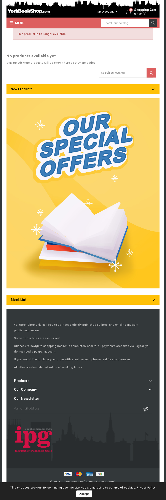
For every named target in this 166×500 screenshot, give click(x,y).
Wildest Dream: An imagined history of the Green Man (52, 481)
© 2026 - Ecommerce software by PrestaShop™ (83, 481)
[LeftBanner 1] (83, 193)
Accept (84, 493)
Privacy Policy (146, 487)
